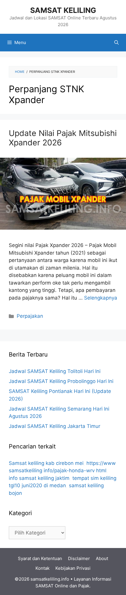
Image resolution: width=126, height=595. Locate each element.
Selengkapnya (100, 298)
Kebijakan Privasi (73, 568)
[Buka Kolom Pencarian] (116, 42)
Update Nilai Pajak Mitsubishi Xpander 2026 (63, 137)
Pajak (83, 586)
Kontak (42, 568)
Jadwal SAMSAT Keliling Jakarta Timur (54, 426)
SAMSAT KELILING (63, 10)
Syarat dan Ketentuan (40, 558)
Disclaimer (79, 558)
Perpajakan (30, 316)
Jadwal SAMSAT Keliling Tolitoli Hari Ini (55, 371)
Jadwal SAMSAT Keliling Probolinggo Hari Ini (61, 381)
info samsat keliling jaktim (39, 478)
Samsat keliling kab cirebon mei (46, 463)
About (102, 558)
